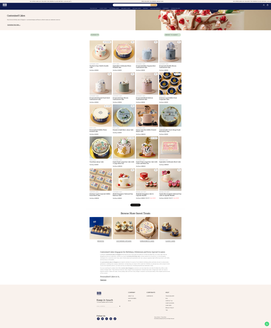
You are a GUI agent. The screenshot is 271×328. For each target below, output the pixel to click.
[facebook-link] (98, 319)
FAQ (167, 298)
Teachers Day (93, 8)
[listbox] (172, 34)
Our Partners (132, 298)
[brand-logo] (4, 5)
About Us (131, 296)
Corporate (150, 296)
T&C (167, 310)
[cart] (268, 4)
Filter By (94, 35)
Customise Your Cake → (13, 25)
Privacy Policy (170, 308)
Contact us (169, 300)
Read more (103, 280)
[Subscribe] (119, 306)
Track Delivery (170, 296)
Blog (129, 300)
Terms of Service (157, 317)
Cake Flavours (170, 303)
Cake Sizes (168, 305)
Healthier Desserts (155, 8)
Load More (135, 205)
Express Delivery (175, 8)
